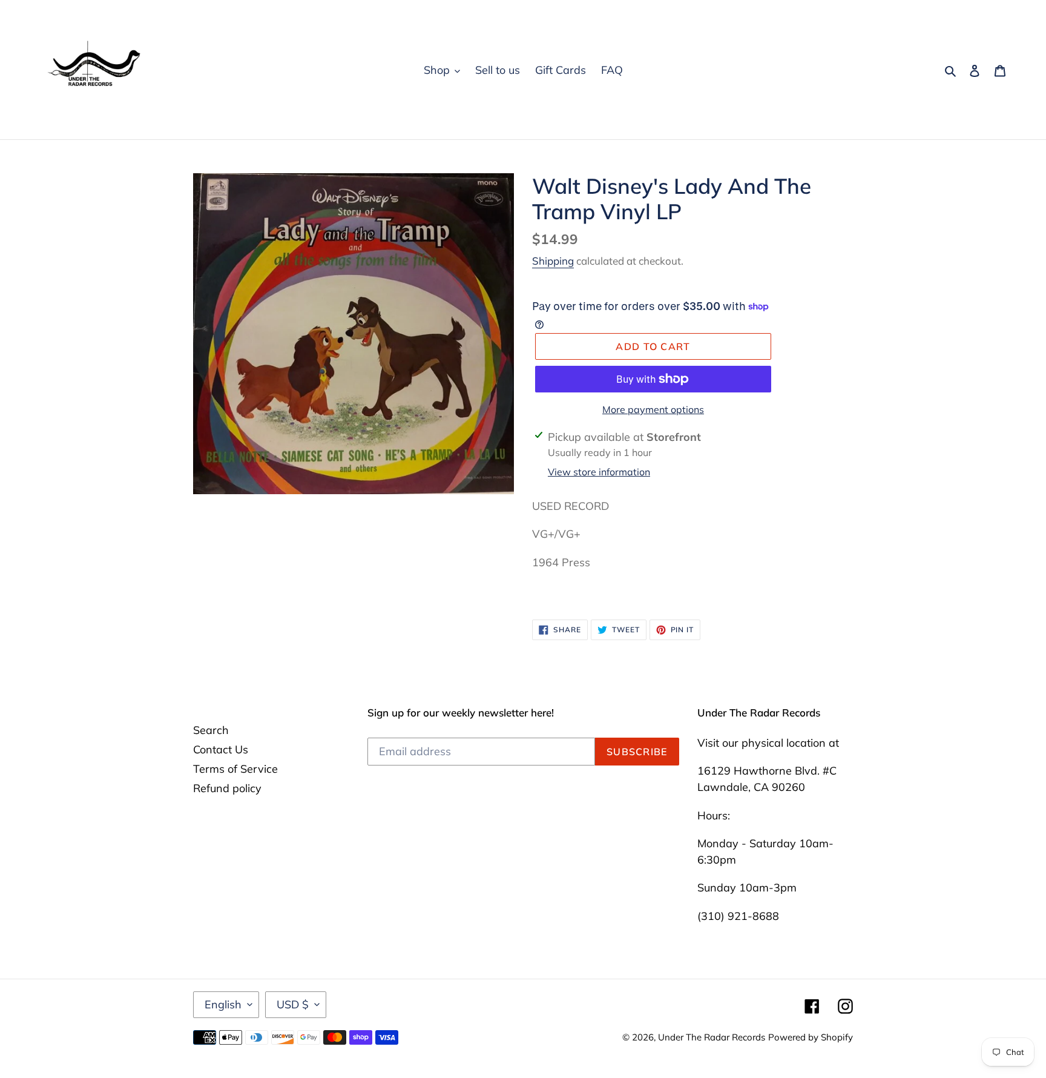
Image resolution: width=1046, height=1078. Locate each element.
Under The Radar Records (711, 1037)
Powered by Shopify (810, 1037)
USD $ (293, 1004)
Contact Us (220, 749)
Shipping (553, 260)
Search (211, 730)
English (223, 1004)
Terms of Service (235, 769)
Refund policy (227, 788)
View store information (599, 472)
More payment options (653, 409)
